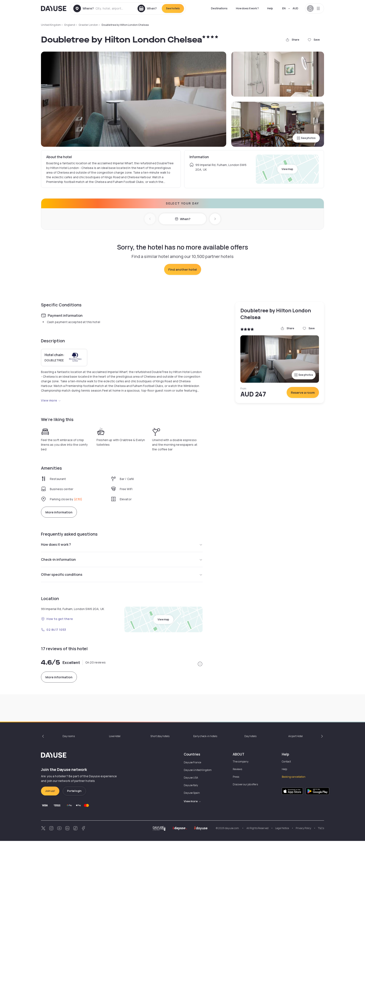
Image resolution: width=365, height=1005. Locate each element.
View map (287, 169)
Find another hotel (182, 269)
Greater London (88, 25)
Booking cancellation (293, 777)
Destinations (219, 8)
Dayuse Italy (191, 785)
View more (49, 400)
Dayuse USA (191, 777)
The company (240, 761)
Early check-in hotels (205, 736)
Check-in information (58, 559)
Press (236, 777)
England (69, 25)
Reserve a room (303, 392)
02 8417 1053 (56, 630)
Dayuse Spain (192, 793)
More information (58, 512)
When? (185, 219)
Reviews (237, 769)
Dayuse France (192, 762)
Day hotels (250, 736)
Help (270, 8)
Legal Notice (282, 828)
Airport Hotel (295, 736)
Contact (286, 761)
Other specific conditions (61, 574)
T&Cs (321, 828)
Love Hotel (114, 736)
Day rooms (69, 736)
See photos (308, 138)
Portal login (74, 791)
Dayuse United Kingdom (198, 770)
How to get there (59, 619)
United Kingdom (51, 25)
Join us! (50, 791)
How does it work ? (247, 8)
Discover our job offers (245, 784)
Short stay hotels (159, 736)
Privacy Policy (303, 828)
